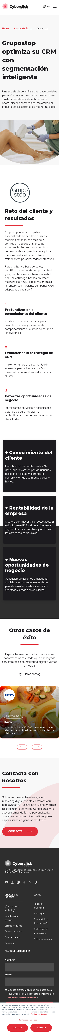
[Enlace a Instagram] (12, 882)
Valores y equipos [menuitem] (13, 926)
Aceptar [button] (17, 1028)
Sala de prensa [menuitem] (12, 937)
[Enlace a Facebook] (24, 882)
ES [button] (48, 6)
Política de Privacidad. (22, 997)
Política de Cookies (39, 1014)
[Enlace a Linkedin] (18, 882)
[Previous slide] (22, 747)
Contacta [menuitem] (9, 943)
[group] (29, 712)
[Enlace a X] (30, 882)
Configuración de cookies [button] (30, 1020)
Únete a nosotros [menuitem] (13, 931)
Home (5, 28)
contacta (15, 831)
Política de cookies (43, 939)
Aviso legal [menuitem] (39, 913)
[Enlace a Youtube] (6, 882)
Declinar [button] (41, 1028)
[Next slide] (37, 747)
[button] (55, 6)
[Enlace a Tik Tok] (36, 882)
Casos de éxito (23, 28)
